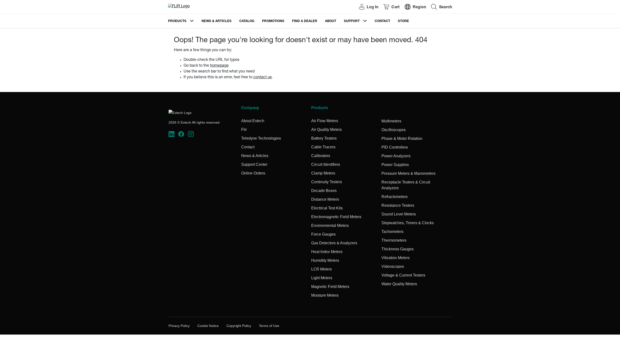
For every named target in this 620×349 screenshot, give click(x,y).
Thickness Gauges (397, 249)
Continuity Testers (326, 182)
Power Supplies (395, 165)
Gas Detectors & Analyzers (334, 243)
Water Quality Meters (399, 284)
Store (403, 21)
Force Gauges (323, 234)
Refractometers (394, 197)
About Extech (252, 121)
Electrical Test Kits (327, 208)
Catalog (246, 21)
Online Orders (253, 173)
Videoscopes (392, 266)
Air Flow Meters (324, 121)
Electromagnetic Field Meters (336, 217)
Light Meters (321, 278)
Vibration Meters (395, 258)
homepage (219, 66)
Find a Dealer (304, 21)
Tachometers (392, 232)
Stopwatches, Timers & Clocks (407, 223)
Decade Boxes (324, 191)
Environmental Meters (330, 225)
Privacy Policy (179, 326)
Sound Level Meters (398, 214)
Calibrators (320, 156)
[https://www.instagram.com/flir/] (191, 134)
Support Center (254, 164)
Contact (382, 21)
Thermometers (393, 240)
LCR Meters (321, 269)
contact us (262, 77)
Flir (244, 129)
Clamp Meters (323, 173)
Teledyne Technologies (261, 138)
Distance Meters (325, 199)
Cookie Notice (208, 326)
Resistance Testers (397, 205)
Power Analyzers (396, 156)
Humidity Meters (325, 260)
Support (352, 21)
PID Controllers (394, 147)
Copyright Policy (238, 326)
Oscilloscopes (393, 130)
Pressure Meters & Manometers (408, 173)
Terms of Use (269, 326)
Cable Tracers (323, 147)
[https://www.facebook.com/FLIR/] (181, 134)
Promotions (273, 21)
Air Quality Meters (326, 129)
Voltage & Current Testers (403, 275)
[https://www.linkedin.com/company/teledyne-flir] (171, 134)
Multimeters (391, 121)
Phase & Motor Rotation (401, 138)
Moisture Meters (325, 295)
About (330, 21)
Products (177, 21)
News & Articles (217, 21)
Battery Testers (324, 138)
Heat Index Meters (326, 252)
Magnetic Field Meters (330, 287)
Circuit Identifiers (325, 164)
